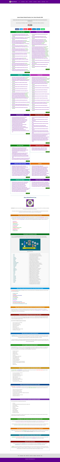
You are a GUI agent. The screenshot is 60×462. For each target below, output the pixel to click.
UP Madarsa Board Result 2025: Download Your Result (19, 124)
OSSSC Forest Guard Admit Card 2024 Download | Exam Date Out (20, 105)
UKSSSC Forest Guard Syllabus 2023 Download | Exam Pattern (40, 171)
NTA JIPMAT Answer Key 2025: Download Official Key (39, 79)
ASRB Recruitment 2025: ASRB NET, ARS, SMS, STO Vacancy (20, 59)
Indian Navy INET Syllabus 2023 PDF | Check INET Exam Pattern (40, 173)
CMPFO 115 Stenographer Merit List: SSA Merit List (38, 48)
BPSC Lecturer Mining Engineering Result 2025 (38, 41)
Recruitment (21, 455)
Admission (34, 455)
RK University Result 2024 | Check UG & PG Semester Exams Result (40, 133)
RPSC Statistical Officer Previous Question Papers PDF (19, 190)
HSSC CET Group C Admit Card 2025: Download (18, 78)
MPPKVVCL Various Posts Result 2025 (37, 42)
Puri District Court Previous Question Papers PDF (18, 184)
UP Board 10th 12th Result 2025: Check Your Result (38, 46)
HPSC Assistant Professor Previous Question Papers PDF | (19, 187)
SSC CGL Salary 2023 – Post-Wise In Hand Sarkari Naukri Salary (40, 184)
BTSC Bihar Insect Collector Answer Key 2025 (38, 80)
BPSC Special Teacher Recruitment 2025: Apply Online (19, 41)
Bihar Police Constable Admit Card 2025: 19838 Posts (19, 77)
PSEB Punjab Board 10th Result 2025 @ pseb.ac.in (18, 118)
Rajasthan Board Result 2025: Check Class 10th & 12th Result (20, 127)
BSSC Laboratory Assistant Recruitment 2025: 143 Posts (19, 64)
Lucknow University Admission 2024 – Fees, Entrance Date (20, 175)
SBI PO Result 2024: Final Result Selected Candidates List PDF (40, 64)
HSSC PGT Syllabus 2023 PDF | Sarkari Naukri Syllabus (39, 174)
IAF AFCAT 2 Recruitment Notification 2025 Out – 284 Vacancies (20, 43)
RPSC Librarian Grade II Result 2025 (36, 43)
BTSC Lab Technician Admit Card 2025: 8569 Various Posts (19, 86)
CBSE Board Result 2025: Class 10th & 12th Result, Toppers (19, 120)
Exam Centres (38, 455)
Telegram (38, 29)
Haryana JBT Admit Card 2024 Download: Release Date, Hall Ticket (21, 102)
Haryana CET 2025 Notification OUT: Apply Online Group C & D (20, 46)
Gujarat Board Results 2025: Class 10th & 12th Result (19, 126)
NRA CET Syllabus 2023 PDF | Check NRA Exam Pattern (39, 172)
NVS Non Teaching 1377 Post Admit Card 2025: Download (19, 82)
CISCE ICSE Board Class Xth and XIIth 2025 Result (18, 122)
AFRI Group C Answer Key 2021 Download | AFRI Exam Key (39, 89)
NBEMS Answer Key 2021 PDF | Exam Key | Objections (39, 102)
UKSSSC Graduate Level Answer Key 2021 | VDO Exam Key (39, 91)
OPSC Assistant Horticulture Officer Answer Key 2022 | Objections (40, 87)
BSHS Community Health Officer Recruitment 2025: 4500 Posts (20, 61)
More (41, 455)
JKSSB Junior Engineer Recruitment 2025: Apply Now (19, 70)
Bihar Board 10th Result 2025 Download (17, 125)
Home (18, 455)
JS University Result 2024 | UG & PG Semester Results (39, 125)
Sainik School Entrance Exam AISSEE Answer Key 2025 (39, 78)
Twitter (21, 29)
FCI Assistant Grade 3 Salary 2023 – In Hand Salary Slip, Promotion (41, 186)
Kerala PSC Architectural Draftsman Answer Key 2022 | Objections (40, 107)
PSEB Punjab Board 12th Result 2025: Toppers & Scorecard (19, 119)
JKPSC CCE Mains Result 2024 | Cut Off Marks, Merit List (39, 66)
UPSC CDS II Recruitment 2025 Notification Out (18, 45)
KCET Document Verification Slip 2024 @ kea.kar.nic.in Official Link (21, 172)
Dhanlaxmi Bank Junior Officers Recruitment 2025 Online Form (20, 35)
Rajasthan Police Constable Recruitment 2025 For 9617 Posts (20, 67)
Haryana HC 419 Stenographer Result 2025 (37, 36)
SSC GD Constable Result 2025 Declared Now (38, 47)
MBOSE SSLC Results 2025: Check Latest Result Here (19, 129)
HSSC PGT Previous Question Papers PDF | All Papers (19, 185)
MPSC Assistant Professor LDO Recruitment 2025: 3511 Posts (20, 65)
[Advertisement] (30, 9)
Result (24, 455)
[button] (27, 1)
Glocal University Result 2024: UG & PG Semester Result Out (40, 134)
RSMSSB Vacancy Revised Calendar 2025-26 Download (19, 147)
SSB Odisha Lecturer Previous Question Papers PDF (18, 186)
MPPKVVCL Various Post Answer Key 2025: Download (39, 82)
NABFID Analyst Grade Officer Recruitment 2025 (18, 69)
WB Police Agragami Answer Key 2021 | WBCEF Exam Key (39, 85)
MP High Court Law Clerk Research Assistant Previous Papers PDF (21, 188)
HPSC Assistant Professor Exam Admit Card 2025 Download (20, 84)
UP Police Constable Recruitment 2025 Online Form (18, 49)
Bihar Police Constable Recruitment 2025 (17, 42)
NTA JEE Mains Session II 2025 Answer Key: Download (39, 81)
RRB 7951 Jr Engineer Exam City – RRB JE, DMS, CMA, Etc (39, 147)
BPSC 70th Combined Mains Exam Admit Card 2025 (19, 92)
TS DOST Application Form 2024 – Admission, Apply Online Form (20, 171)
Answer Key (31, 455)
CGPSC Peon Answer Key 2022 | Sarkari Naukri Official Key (39, 105)
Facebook (17, 29)
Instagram (25, 29)
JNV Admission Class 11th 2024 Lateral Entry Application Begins (20, 173)
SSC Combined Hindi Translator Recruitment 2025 (18, 34)
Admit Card (27, 455)
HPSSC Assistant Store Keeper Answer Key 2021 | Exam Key (40, 83)
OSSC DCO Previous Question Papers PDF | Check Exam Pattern (20, 189)
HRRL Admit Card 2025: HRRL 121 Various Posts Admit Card (20, 90)
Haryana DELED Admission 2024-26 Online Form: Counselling (20, 170)
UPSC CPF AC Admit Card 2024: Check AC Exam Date (19, 104)
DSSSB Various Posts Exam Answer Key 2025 (38, 77)
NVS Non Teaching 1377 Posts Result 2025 (37, 39)
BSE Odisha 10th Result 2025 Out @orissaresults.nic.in (19, 121)
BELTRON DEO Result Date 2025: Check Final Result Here (39, 44)
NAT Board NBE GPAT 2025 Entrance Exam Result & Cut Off (39, 34)
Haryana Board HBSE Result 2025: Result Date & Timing (19, 117)
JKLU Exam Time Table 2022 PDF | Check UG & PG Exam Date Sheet (21, 158)
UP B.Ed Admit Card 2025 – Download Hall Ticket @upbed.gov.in (20, 80)
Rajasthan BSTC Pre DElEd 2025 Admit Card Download (19, 79)
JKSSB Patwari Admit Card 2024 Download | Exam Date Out (20, 107)
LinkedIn (34, 29)
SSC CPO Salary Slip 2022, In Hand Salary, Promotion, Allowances (40, 185)
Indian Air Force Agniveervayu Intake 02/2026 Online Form (20, 38)
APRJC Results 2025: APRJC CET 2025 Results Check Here (39, 37)
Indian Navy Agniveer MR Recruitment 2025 (18, 40)
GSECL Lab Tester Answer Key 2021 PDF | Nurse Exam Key (39, 103)
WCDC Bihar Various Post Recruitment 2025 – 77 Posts (19, 37)
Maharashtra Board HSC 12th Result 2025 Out (38, 40)
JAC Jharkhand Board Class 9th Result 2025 (18, 128)
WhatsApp (42, 29)
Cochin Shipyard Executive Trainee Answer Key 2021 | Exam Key (40, 109)
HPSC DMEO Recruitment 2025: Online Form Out (18, 48)
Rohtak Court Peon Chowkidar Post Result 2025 (38, 49)
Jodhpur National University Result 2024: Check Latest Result (40, 130)
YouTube (30, 29)
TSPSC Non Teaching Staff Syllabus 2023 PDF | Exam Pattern (40, 170)
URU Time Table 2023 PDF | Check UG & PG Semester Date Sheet (20, 159)
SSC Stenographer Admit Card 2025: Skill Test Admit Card (19, 88)
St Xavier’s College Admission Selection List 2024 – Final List (20, 174)
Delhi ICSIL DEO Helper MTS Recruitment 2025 (18, 63)
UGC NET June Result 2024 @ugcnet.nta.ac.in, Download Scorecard (40, 60)
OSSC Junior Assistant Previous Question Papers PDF (19, 191)
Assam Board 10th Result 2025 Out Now (17, 123)
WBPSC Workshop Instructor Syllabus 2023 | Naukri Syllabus (40, 175)
